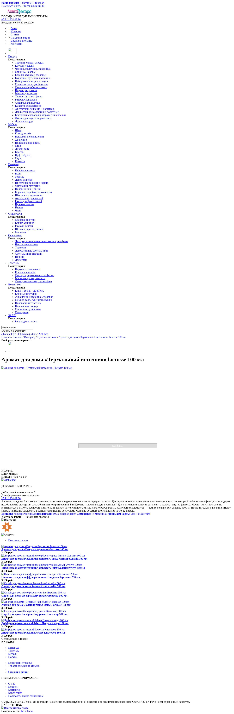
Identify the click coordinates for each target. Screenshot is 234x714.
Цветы (19, 207)
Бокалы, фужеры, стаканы (30, 74)
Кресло (19, 152)
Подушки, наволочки (27, 269)
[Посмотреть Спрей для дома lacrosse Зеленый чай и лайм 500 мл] (33, 583)
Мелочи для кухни (26, 93)
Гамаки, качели (24, 225)
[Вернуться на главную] (12, 53)
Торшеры (20, 247)
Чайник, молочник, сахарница (33, 68)
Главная (6, 337)
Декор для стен (24, 179)
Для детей (21, 259)
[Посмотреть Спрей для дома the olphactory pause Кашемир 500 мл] (33, 611)
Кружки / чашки (24, 65)
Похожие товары (18, 540)
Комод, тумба (23, 133)
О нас (14, 28)
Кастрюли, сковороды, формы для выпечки (40, 115)
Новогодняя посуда (26, 306)
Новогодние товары (20, 662)
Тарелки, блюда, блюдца (29, 62)
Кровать (20, 161)
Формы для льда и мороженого (33, 118)
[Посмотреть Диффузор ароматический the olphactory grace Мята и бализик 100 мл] (43, 555)
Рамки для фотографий (28, 201)
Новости (16, 31)
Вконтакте (22, 707)
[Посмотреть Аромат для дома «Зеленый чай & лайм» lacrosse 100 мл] (35, 601)
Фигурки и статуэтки (27, 185)
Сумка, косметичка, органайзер (33, 281)
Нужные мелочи (24, 204)
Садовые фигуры (25, 219)
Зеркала (19, 176)
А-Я (40, 334)
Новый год (14, 284)
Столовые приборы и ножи (31, 87)
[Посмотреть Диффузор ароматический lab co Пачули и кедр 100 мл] (34, 620)
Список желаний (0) (33, 5)
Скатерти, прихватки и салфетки (34, 275)
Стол (18, 145)
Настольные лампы (26, 244)
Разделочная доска (26, 99)
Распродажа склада (26, 321)
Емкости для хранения (28, 105)
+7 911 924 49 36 (11, 19)
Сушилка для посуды (27, 102)
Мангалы (20, 232)
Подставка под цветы (27, 142)
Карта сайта (15, 692)
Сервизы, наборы (25, 71)
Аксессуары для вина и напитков (34, 108)
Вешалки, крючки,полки (29, 136)
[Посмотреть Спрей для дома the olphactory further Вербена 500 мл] (33, 592)
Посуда (12, 56)
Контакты (16, 43)
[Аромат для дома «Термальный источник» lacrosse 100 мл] (117, 417)
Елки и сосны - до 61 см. (29, 290)
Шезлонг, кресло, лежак (29, 229)
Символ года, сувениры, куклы (33, 299)
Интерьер (13, 164)
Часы (18, 210)
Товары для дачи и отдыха (23, 665)
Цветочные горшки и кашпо (31, 182)
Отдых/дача (15, 213)
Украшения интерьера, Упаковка (34, 296)
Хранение (21, 139)
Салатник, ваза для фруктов (31, 84)
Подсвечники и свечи (28, 188)
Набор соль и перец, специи (31, 81)
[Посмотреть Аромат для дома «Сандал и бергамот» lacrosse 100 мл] (34, 546)
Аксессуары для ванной (29, 198)
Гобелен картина (25, 170)
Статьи (15, 34)
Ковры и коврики (25, 272)
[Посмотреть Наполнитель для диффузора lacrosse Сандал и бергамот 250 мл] (39, 574)
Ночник (19, 256)
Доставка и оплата (21, 40)
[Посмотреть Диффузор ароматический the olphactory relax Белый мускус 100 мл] (41, 564)
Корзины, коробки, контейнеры (33, 192)
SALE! (12, 315)
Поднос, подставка (26, 90)
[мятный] (12, 351)
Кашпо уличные (24, 222)
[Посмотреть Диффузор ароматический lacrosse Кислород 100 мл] (33, 629)
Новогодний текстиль (28, 303)
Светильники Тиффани (28, 253)
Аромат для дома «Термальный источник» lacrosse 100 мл (92, 337)
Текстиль (13, 262)
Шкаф (18, 130)
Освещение (15, 235)
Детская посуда (24, 121)
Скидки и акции (20, 37)
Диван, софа (22, 148)
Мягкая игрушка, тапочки (30, 278)
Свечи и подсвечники (28, 309)
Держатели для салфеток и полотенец (37, 111)
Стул (18, 158)
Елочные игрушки (26, 293)
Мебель (12, 124)
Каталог (17, 337)
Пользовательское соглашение (26, 695)
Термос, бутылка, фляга (28, 96)
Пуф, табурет (22, 155)
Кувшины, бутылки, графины (32, 78)
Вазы (18, 173)
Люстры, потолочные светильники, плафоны (41, 241)
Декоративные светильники (31, 250)
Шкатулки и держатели (28, 195)
